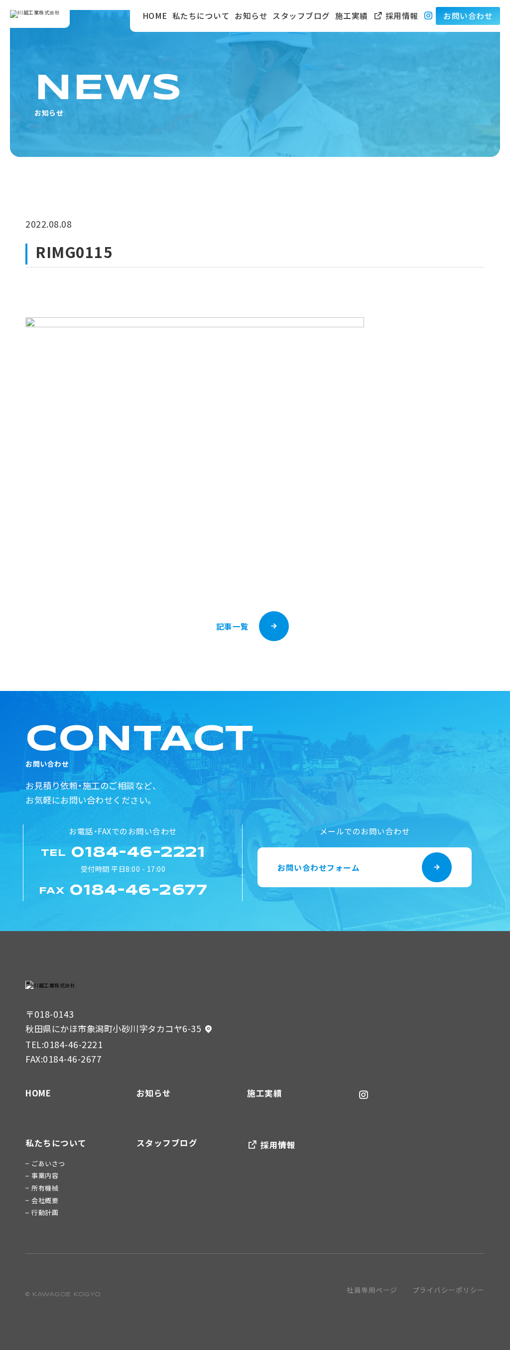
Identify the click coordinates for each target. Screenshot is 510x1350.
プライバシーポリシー (448, 1290)
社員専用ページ (372, 1290)
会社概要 (44, 1200)
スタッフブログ (301, 15)
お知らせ (251, 15)
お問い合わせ (468, 15)
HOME (154, 15)
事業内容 (44, 1175)
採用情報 (400, 15)
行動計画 (44, 1212)
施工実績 (351, 15)
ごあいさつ (48, 1163)
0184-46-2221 (73, 1044)
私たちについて (201, 15)
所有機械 (44, 1188)
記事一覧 (232, 626)
